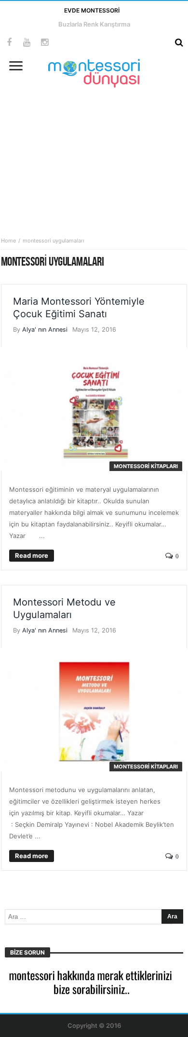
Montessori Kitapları (146, 466)
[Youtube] (27, 43)
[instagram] (45, 43)
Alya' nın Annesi (44, 329)
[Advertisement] (94, 155)
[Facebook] (9, 43)
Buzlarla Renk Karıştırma (94, 24)
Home (8, 240)
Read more (31, 555)
